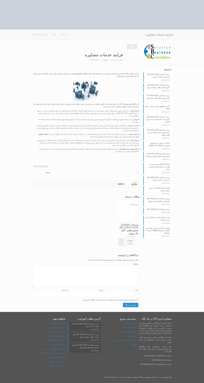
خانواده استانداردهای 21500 (56, 340)
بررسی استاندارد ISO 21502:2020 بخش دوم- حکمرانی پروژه (158, 178)
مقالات (53, 34)
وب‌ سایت (65, 290)
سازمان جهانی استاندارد (57, 336)
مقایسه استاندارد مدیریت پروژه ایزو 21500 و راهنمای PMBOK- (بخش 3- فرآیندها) (157, 230)
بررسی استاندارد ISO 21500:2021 (158, 209)
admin (106, 60)
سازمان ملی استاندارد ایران (56, 327)
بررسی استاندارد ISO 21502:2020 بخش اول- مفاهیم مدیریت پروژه (158, 200)
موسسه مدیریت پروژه (58, 366)
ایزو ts (134, 344)
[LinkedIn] (44, 377)
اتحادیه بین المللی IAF (58, 323)
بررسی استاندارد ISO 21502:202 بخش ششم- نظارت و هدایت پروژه (158, 86)
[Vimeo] (54, 377)
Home (63, 34)
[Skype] (63, 377)
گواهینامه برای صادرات (128, 332)
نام (136, 290)
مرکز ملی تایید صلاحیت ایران (55, 332)
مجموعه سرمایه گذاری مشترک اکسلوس (52, 353)
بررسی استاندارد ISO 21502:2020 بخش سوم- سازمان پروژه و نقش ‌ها (158, 155)
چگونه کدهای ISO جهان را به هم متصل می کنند (159, 189)
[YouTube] (50, 377)
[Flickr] (47, 377)
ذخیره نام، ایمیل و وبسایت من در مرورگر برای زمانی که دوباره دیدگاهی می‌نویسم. (109, 300)
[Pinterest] (41, 377)
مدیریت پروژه (131, 336)
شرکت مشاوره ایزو (77, 113)
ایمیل (100, 290)
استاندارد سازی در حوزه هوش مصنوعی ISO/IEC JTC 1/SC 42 (159, 144)
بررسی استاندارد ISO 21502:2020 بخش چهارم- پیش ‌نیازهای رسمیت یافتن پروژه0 (158, 132)
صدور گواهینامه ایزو (129, 323)
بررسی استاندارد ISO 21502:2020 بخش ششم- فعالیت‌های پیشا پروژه (158, 97)
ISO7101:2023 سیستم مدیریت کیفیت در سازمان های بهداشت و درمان (159, 166)
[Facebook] (60, 377)
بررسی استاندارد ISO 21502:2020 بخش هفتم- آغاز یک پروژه (128, 229)
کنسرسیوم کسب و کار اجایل (56, 357)
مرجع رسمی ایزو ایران (57, 344)
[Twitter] (57, 377)
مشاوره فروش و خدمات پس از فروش (123, 340)
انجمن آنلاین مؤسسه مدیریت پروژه (53, 349)
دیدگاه (135, 264)
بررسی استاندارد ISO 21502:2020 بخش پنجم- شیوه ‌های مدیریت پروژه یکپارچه (158, 119)
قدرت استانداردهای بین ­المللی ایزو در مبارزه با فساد (157, 218)
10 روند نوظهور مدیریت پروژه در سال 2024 (157, 107)
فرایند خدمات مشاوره (39, 34)
